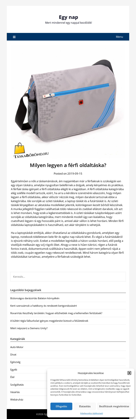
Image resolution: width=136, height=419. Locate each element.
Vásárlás (15, 392)
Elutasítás (85, 406)
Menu (119, 37)
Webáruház (16, 399)
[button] (129, 373)
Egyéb (13, 369)
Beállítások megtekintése (114, 406)
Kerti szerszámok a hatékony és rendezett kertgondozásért (43, 305)
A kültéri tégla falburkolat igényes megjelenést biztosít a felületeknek (49, 320)
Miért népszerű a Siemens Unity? (28, 328)
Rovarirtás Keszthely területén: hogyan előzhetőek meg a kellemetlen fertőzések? (56, 313)
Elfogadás (61, 406)
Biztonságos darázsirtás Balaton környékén (34, 298)
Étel (12, 377)
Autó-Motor (16, 347)
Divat (13, 354)
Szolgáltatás (17, 384)
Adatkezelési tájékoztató (91, 413)
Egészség (15, 362)
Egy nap (68, 17)
